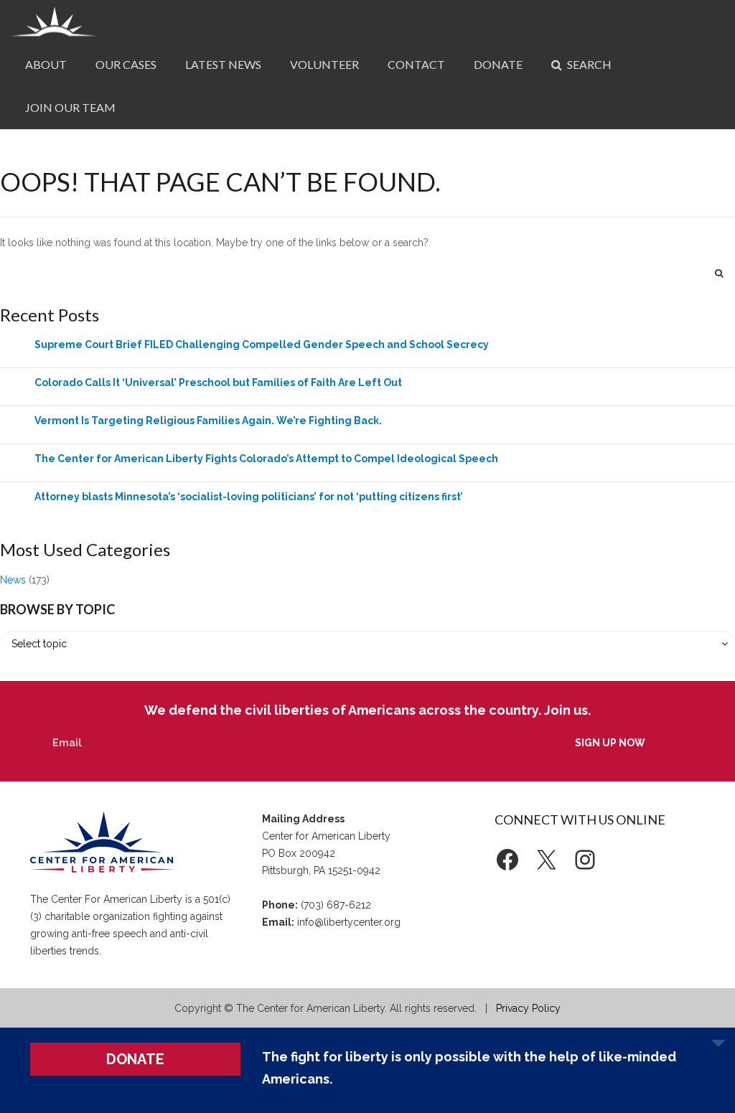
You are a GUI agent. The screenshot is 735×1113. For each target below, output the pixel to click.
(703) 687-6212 (336, 905)
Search (588, 64)
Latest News (223, 64)
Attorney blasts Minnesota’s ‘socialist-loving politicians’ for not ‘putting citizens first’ (248, 496)
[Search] (719, 273)
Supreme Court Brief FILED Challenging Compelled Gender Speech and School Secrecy (261, 344)
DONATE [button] (135, 1059)
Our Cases (125, 64)
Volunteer (324, 64)
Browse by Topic (57, 609)
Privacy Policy (528, 1008)
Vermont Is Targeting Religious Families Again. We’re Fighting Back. (208, 420)
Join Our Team (70, 107)
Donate (498, 64)
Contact (416, 64)
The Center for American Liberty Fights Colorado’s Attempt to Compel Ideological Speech (266, 458)
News (13, 580)
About (46, 64)
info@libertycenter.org (349, 922)
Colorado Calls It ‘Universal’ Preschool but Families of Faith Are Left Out (218, 382)
